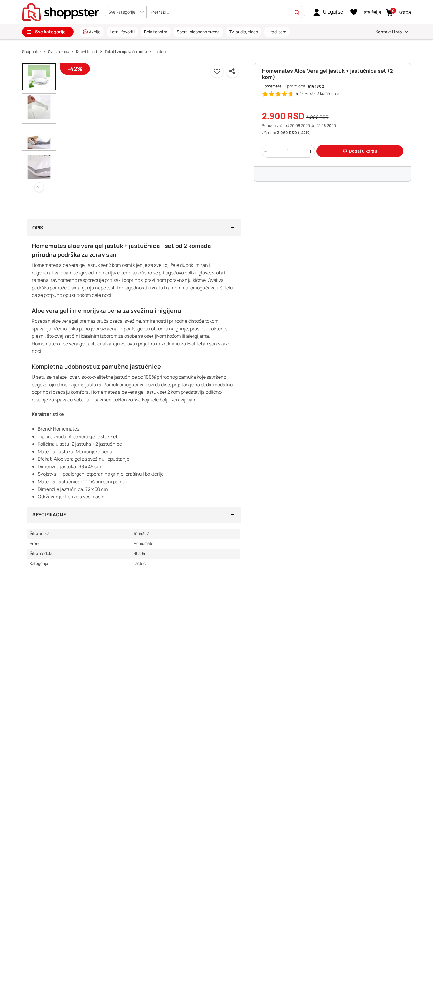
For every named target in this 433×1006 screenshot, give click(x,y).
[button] (126, 12)
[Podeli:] (232, 71)
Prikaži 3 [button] (322, 93)
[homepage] (60, 11)
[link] (328, 12)
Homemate (272, 86)
